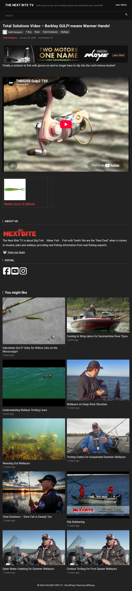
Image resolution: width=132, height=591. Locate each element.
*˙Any (28, 32)
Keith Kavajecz (15, 32)
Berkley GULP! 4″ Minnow (19, 204)
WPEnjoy (90, 585)
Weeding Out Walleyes (16, 463)
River (37, 32)
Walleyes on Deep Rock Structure (87, 404)
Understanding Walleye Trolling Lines (25, 410)
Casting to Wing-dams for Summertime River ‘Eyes (97, 336)
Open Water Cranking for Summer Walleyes (28, 568)
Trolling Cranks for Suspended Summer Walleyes (96, 457)
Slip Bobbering (76, 522)
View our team (16, 252)
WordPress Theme (73, 585)
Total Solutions (50, 32)
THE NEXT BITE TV (19, 5)
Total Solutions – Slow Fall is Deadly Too (27, 516)
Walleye (65, 32)
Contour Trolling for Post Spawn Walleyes (92, 568)
